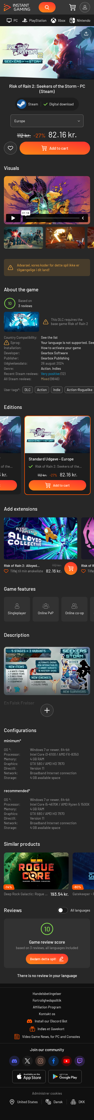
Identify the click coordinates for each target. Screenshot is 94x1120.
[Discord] (14, 1061)
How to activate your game (61, 348)
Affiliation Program (47, 1007)
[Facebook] (53, 1061)
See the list (49, 337)
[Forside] (17, 7)
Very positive (51, 374)
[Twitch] (79, 1061)
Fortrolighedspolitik (47, 1000)
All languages (80, 910)
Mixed (45, 379)
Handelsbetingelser (47, 994)
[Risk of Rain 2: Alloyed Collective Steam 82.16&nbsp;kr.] (40, 538)
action (42, 390)
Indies (56, 368)
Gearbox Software (54, 353)
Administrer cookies (47, 1093)
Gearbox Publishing (55, 358)
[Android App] (65, 1076)
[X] (27, 1061)
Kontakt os (47, 1014)
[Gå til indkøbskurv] (72, 7)
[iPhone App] (29, 1076)
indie (56, 390)
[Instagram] (40, 1061)
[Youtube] (66, 1061)
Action (46, 368)
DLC (28, 390)
